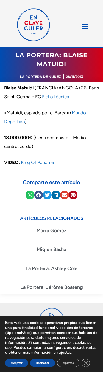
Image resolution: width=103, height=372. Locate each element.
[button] (85, 26)
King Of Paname (37, 162)
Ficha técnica (55, 96)
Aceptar (17, 363)
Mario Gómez (51, 231)
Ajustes (68, 363)
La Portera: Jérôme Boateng (51, 287)
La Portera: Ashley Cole (51, 268)
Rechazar (42, 363)
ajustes (65, 352)
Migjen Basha (51, 249)
